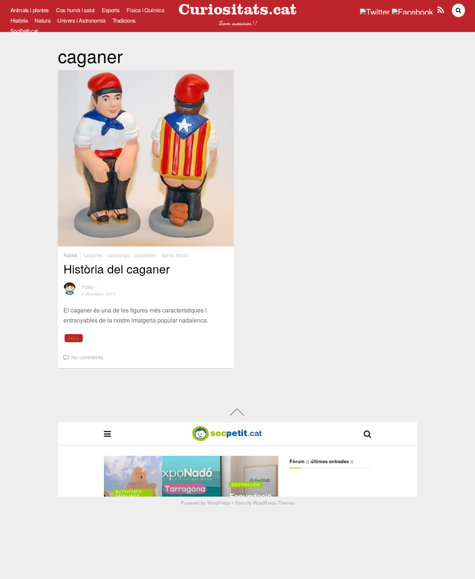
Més (73, 338)
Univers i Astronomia (81, 20)
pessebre (146, 255)
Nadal (70, 255)
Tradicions (124, 20)
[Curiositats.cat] (237, 11)
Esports (110, 10)
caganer (93, 255)
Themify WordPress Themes (265, 502)
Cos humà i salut (75, 10)
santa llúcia (174, 255)
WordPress (218, 502)
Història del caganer (116, 268)
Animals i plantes (29, 10)
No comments (87, 357)
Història (19, 20)
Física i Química (145, 10)
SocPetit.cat (24, 31)
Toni (88, 287)
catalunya (118, 255)
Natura (42, 20)
